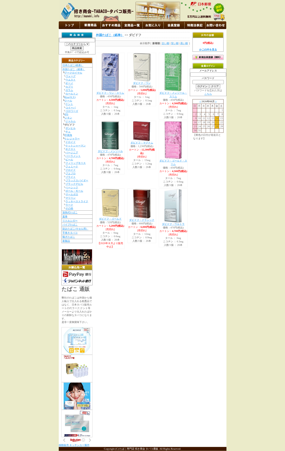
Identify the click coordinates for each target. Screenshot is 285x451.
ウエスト (71, 79)
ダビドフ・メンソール (110, 151)
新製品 (66, 240)
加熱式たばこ (70, 212)
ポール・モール (74, 190)
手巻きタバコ (70, 232)
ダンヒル (71, 128)
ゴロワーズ (72, 111)
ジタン (68, 117)
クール (68, 100)
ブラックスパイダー (77, 180)
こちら (208, 93)
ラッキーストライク (77, 201)
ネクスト (71, 149)
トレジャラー (72, 138)
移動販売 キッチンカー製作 (74, 445)
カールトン (72, 93)
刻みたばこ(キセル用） (75, 228)
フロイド (71, 170)
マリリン (71, 197)
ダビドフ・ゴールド (110, 218)
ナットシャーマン (76, 145)
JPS (66, 114)
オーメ (69, 83)
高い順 (184, 43)
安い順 (175, 43)
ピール (69, 159)
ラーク (69, 204)
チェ (68, 131)
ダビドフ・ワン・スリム (110, 92)
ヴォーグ (71, 76)
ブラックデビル (74, 183)
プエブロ (71, 173)
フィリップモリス (76, 163)
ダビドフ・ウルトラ (173, 224)
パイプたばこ (70, 224)
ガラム (69, 90)
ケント (69, 104)
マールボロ (72, 194)
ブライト (71, 177)
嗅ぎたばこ (68, 236)
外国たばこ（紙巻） (73, 69)
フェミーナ (72, 166)
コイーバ (71, 107)
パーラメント (73, 156)
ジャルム (71, 121)
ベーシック (72, 187)
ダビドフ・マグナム (141, 142)
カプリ (69, 86)
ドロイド (71, 142)
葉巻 (64, 216)
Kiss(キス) (70, 97)
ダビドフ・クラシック (141, 220)
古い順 (165, 43)
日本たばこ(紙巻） (72, 65)
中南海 (68, 135)
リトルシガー (70, 220)
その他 (69, 208)
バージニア (72, 152)
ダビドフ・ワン (142, 83)
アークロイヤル (73, 72)
